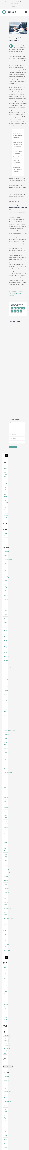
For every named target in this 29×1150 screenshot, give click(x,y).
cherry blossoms (5, 648)
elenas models (5, 695)
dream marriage (5, 678)
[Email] (21, 311)
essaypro (5, 715)
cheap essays (5, 642)
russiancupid (5, 869)
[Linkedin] (12, 311)
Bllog (5, 607)
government (6, 1043)
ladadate (5, 783)
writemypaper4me (5, 918)
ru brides (5, 841)
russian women (5, 855)
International (18, 293)
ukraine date (5, 897)
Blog (5, 618)
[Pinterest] (18, 308)
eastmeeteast (5, 683)
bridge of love (5, 625)
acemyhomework (5, 559)
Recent (9, 1066)
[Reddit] (15, 311)
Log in (5, 934)
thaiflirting (5, 888)
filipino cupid (5, 743)
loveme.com (5, 793)
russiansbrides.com (5, 872)
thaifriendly (5, 892)
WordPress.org (7, 950)
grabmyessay (5, 760)
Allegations (6, 1038)
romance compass (5, 822)
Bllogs (5, 614)
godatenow (5, 752)
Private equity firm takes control (5, 492)
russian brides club (5, 848)
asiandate (5, 599)
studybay (5, 880)
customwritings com (5, 668)
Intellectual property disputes (6, 515)
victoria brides (5, 913)
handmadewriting (5, 772)
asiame (5, 580)
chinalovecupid (5, 653)
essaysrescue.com (5, 723)
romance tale (5, 829)
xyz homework (5, 923)
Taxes (5, 884)
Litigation (6, 1050)
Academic (5, 555)
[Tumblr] (20, 308)
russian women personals (5, 863)
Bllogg (5, 610)
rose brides (5, 835)
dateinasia (5, 673)
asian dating (5, 586)
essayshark (5, 719)
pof (5, 811)
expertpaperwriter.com (5, 730)
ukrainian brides (5, 903)
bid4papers (5, 603)
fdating (5, 738)
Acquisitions (5, 563)
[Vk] (18, 311)
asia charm (5, 572)
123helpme (5, 551)
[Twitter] (15, 308)
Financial (20, 291)
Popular (5, 1066)
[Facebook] (12, 308)
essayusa (5, 726)
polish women (5, 816)
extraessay (5, 734)
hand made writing (5, 766)
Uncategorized (5, 908)
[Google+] (23, 308)
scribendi (5, 876)
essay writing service (5, 709)
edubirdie (5, 686)
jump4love (5, 780)
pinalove (5, 807)
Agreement (6, 1035)
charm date (5, 632)
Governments (12, 293)
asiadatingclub (5, 577)
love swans (5, 789)
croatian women (5, 662)
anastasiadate (5, 567)
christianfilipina (5, 656)
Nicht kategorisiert (5, 802)
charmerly (5, 637)
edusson (5, 690)
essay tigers (5, 702)
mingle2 (5, 797)
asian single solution (5, 593)
